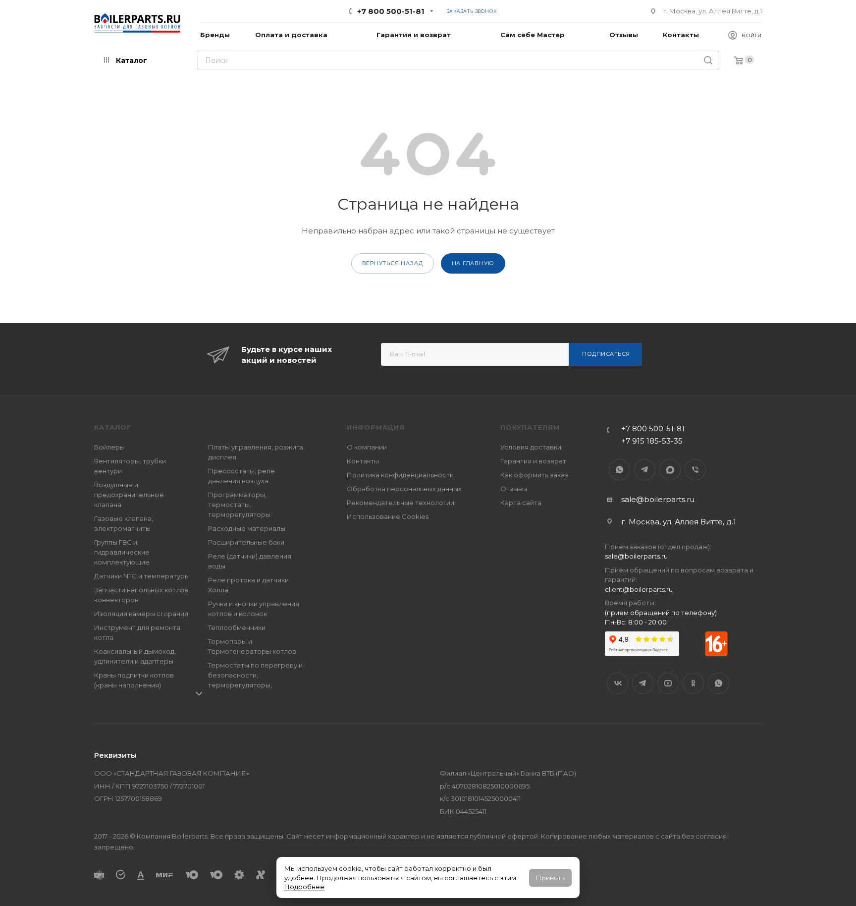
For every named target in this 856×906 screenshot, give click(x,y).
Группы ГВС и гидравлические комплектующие (122, 552)
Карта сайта (520, 503)
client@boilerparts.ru (639, 589)
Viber (695, 469)
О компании (367, 447)
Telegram (644, 469)
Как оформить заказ (534, 475)
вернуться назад (392, 263)
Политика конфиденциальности (400, 475)
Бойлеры (109, 447)
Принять (550, 878)
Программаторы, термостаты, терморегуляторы (239, 504)
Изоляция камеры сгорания (141, 614)
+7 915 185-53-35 (652, 441)
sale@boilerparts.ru (658, 499)
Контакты (363, 461)
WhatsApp (619, 469)
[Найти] (708, 60)
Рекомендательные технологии (400, 503)
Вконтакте (617, 683)
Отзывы (513, 489)
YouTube (668, 683)
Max (670, 469)
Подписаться (606, 353)
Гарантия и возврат (533, 461)
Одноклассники (693, 683)
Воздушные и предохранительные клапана (129, 495)
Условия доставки (530, 447)
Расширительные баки (246, 542)
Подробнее (304, 887)
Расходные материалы (246, 528)
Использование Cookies (387, 516)
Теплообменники (237, 627)
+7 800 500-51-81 (391, 11)
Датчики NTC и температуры (142, 576)
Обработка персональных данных (404, 489)
